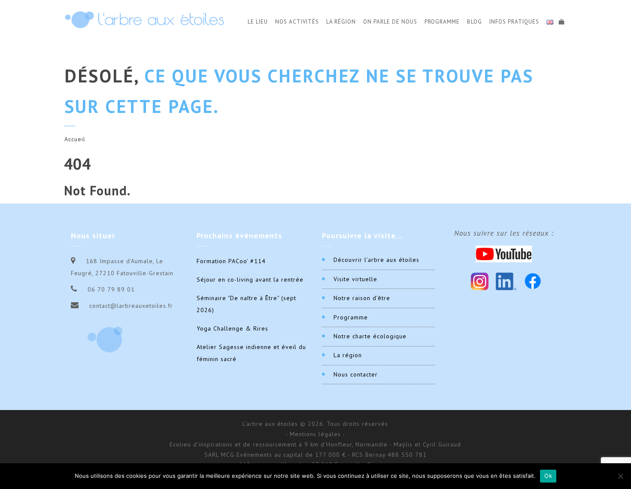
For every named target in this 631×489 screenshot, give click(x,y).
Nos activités (297, 21)
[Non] (620, 476)
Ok (548, 475)
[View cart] (561, 20)
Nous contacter (356, 374)
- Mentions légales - (315, 434)
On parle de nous (390, 21)
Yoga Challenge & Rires (232, 328)
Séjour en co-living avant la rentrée (250, 279)
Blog (474, 21)
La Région (341, 21)
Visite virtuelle (355, 279)
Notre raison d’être (362, 298)
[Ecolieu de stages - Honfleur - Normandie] (144, 19)
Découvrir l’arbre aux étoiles (376, 260)
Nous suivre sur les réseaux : (504, 233)
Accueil (74, 139)
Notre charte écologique (370, 336)
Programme (442, 21)
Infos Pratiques (514, 21)
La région (348, 355)
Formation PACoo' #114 (231, 261)
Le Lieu (258, 21)
